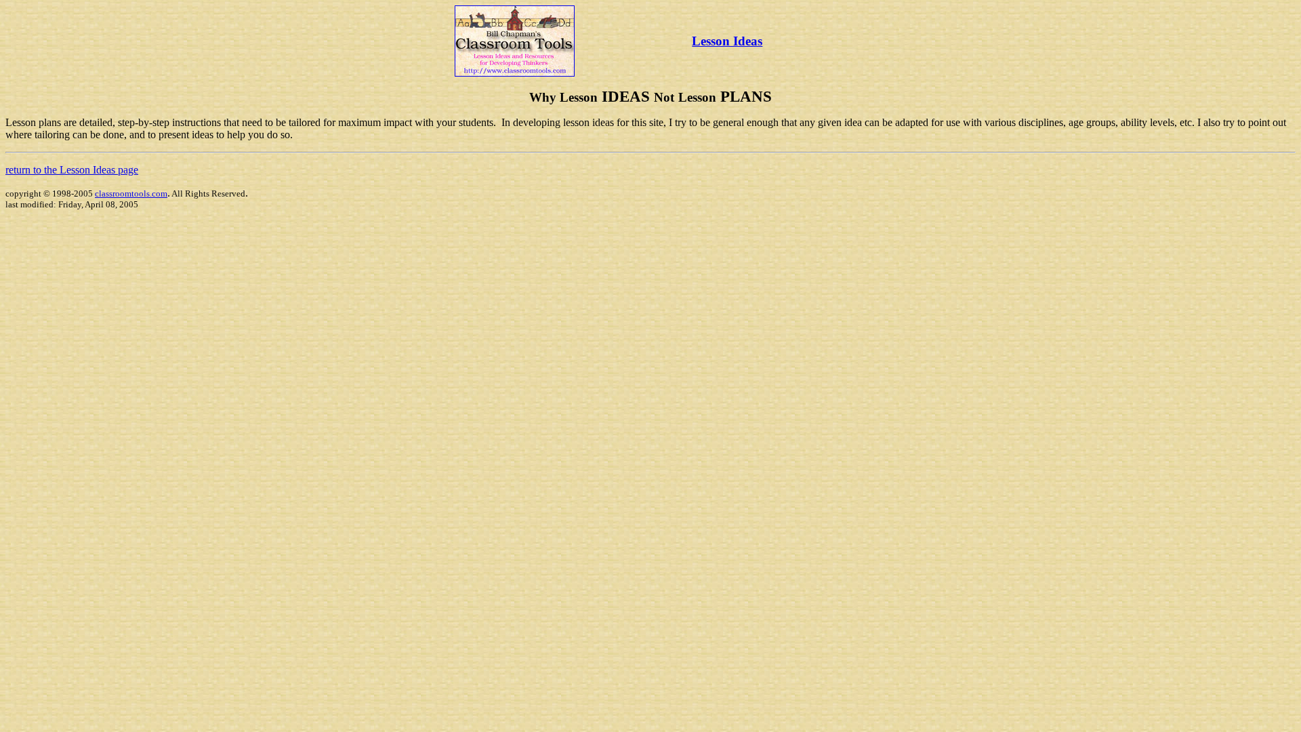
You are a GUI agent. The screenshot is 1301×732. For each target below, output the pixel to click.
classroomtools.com (131, 193)
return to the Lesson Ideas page (71, 170)
